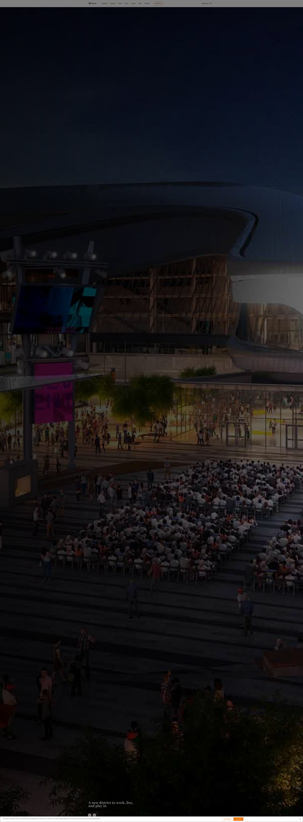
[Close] (300, 819)
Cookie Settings (227, 819)
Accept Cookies (238, 819)
